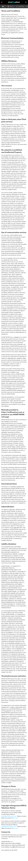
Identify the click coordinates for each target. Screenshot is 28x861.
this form (15, 818)
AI (4, 6)
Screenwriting (21, 6)
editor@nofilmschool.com (9, 816)
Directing (12, 6)
